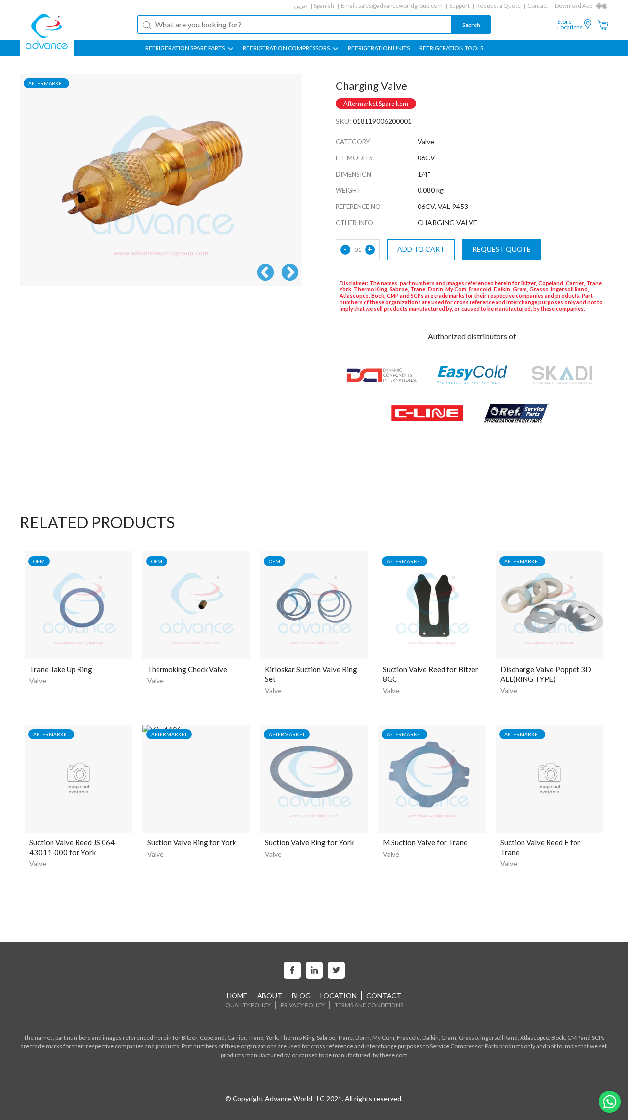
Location (338, 995)
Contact (537, 5)
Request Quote (501, 249)
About (269, 995)
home (237, 995)
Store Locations (570, 24)
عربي (300, 5)
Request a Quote (498, 5)
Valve (37, 681)
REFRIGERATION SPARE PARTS (185, 48)
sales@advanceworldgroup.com (400, 5)
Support (459, 5)
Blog (301, 995)
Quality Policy (248, 1005)
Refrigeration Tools (451, 48)
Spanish (324, 5)
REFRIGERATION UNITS (379, 48)
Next (290, 273)
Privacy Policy (303, 1005)
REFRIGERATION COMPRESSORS (287, 48)
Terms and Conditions (369, 1005)
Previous (265, 273)
